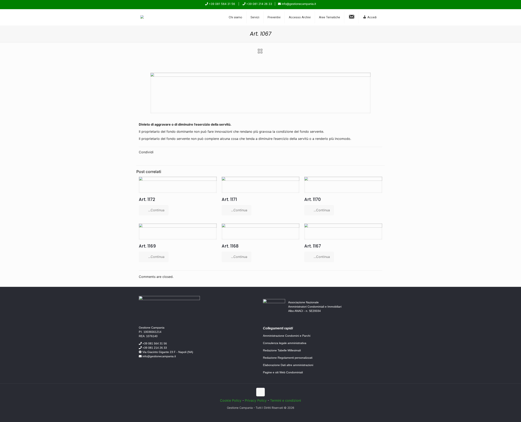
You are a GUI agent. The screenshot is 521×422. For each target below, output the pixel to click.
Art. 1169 (147, 246)
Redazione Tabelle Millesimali (282, 350)
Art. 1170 (312, 199)
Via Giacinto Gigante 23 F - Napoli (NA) (167, 352)
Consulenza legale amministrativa (284, 343)
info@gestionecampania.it (298, 3)
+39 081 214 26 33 (258, 3)
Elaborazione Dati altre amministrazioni (288, 365)
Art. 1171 (229, 199)
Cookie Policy (230, 400)
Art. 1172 (147, 199)
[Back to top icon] (260, 392)
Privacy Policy (256, 400)
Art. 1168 (230, 246)
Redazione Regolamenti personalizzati (287, 357)
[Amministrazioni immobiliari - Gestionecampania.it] (142, 17)
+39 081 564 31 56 (221, 3)
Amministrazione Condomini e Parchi (286, 335)
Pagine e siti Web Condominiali (283, 372)
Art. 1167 (312, 246)
